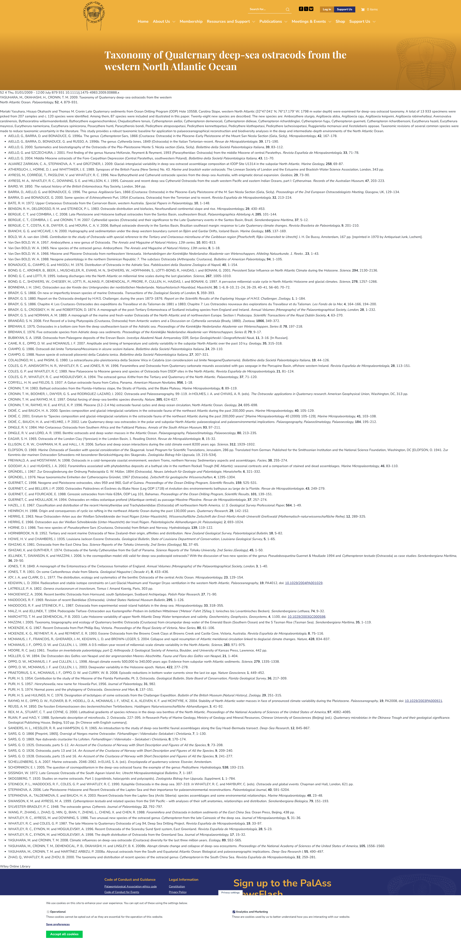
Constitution (177, 887)
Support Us (344, 9)
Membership (191, 21)
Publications (270, 21)
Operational (58, 912)
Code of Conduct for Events (121, 892)
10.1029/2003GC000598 (306, 617)
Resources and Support (228, 21)
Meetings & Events (309, 21)
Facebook (301, 9)
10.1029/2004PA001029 (304, 583)
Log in (327, 9)
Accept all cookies (64, 934)
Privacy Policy (178, 892)
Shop (340, 21)
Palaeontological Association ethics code (130, 887)
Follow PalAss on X (306, 9)
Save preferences (58, 924)
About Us (161, 21)
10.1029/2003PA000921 (423, 701)
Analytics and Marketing (252, 912)
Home (143, 21)
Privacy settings (230, 892)
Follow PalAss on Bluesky (311, 9)
